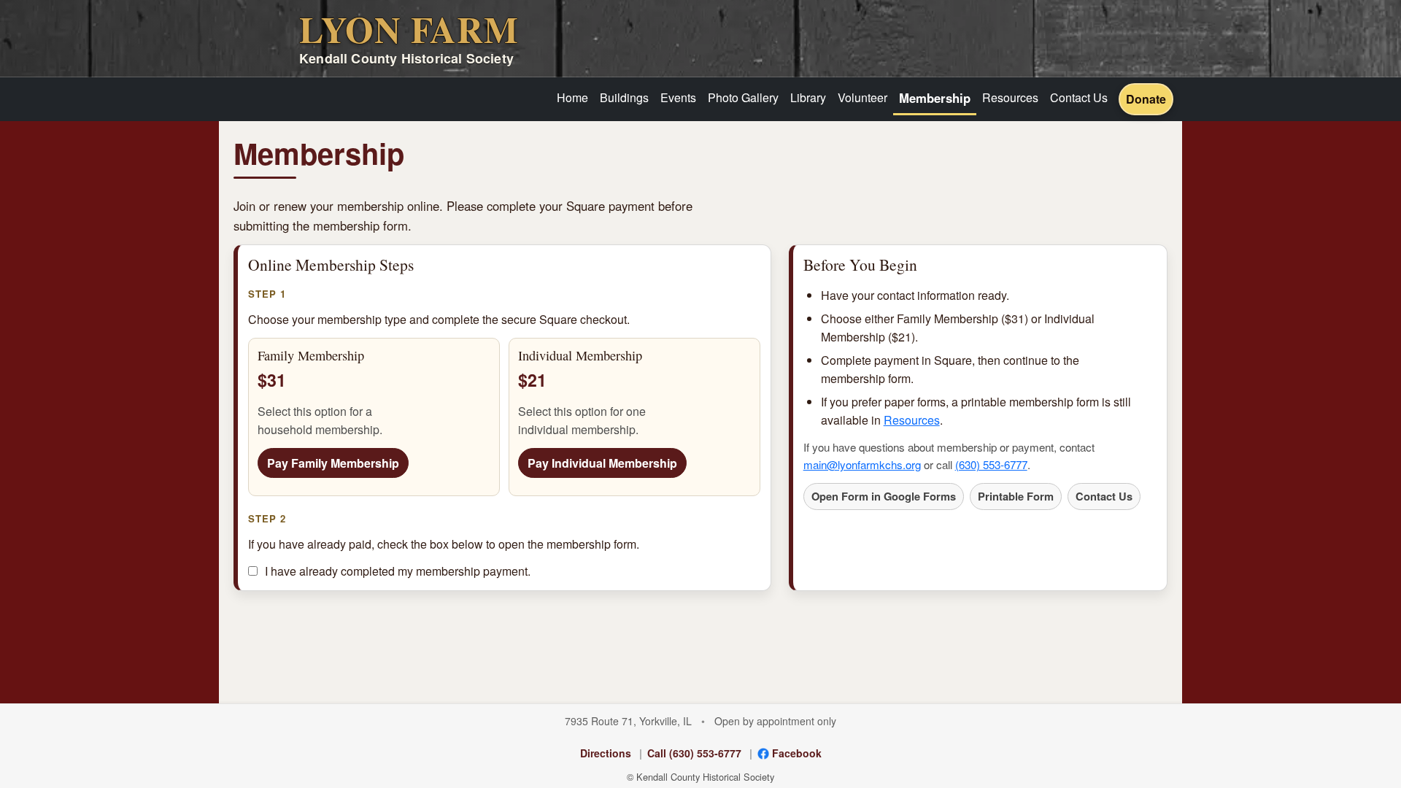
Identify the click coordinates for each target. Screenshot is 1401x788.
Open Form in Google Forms (883, 496)
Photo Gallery (743, 97)
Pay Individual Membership (602, 463)
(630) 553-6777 (991, 464)
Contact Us (1079, 97)
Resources (1010, 97)
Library (808, 97)
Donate (1146, 98)
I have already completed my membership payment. (397, 571)
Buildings (624, 97)
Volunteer (862, 97)
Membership (934, 98)
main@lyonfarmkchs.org (862, 464)
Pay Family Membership (333, 463)
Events (678, 97)
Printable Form (1016, 496)
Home (572, 97)
